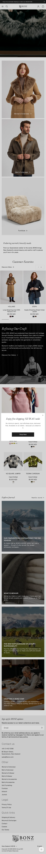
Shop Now (23, 434)
